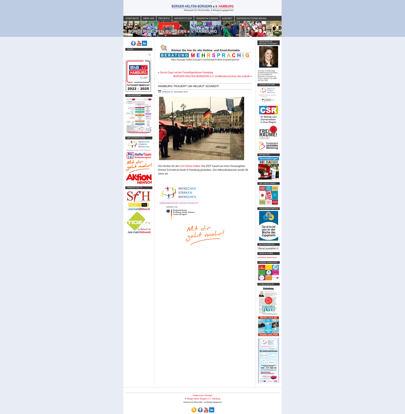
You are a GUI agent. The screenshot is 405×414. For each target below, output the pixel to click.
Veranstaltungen (207, 18)
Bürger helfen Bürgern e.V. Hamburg (203, 399)
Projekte (164, 18)
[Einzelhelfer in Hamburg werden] (268, 335)
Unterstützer (183, 18)
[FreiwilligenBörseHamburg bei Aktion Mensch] (139, 183)
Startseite (132, 18)
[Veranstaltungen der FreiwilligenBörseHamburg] (268, 179)
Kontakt (227, 18)
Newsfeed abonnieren (267, 257)
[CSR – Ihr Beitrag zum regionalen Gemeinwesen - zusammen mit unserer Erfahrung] (268, 124)
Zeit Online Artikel (190, 166)
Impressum (198, 395)
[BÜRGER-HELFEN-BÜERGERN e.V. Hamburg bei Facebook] (133, 43)
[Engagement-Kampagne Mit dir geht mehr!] (205, 234)
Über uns (148, 18)
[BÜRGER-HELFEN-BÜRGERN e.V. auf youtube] (138, 43)
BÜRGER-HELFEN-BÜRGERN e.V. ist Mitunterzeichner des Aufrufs (211, 76)
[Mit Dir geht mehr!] (139, 173)
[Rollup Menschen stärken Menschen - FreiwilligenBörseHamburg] (268, 382)
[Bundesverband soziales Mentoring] (268, 150)
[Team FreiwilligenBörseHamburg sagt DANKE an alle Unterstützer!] (268, 204)
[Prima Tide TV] (139, 211)
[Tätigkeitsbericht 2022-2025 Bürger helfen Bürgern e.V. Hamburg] (138, 91)
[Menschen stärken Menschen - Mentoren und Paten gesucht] (180, 220)
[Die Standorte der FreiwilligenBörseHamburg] (268, 280)
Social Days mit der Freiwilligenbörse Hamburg (186, 72)
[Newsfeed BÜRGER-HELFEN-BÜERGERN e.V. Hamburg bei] (193, 409)
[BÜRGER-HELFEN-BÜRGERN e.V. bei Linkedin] (144, 43)
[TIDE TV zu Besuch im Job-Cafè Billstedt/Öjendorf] (139, 233)
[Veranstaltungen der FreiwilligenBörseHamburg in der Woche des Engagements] (268, 240)
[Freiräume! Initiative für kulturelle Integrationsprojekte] (268, 139)
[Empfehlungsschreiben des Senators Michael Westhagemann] (268, 67)
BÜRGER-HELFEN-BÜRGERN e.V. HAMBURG (172, 31)
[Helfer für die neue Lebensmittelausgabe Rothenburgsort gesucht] (139, 159)
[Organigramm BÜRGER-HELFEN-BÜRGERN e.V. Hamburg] (139, 133)
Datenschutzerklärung (251, 18)
